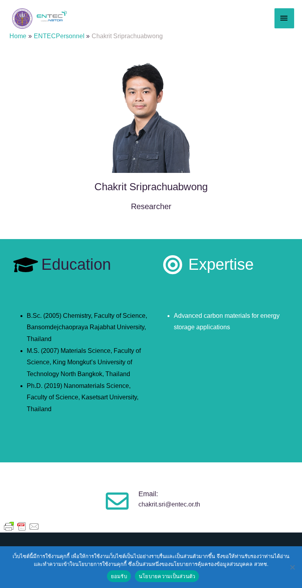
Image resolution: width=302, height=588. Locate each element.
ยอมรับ (119, 576)
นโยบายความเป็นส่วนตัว (167, 576)
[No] (292, 567)
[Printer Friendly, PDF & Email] (21, 526)
